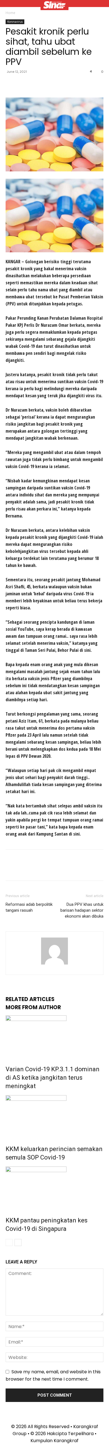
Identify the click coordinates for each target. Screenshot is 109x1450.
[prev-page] (9, 1242)
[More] (63, 84)
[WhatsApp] (49, 84)
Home (10, 12)
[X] (24, 84)
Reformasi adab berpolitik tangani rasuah (29, 907)
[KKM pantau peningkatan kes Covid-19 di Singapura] (54, 1188)
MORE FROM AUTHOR (33, 1007)
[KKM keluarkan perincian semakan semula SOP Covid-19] (54, 1116)
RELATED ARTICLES (30, 999)
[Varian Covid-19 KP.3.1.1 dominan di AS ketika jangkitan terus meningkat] (54, 1036)
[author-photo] (54, 964)
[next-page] (18, 1242)
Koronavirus (15, 22)
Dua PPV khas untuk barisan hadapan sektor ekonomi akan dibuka (81, 910)
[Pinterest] (36, 84)
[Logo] (54, 5)
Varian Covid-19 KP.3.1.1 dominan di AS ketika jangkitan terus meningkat (52, 1078)
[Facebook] (11, 84)
